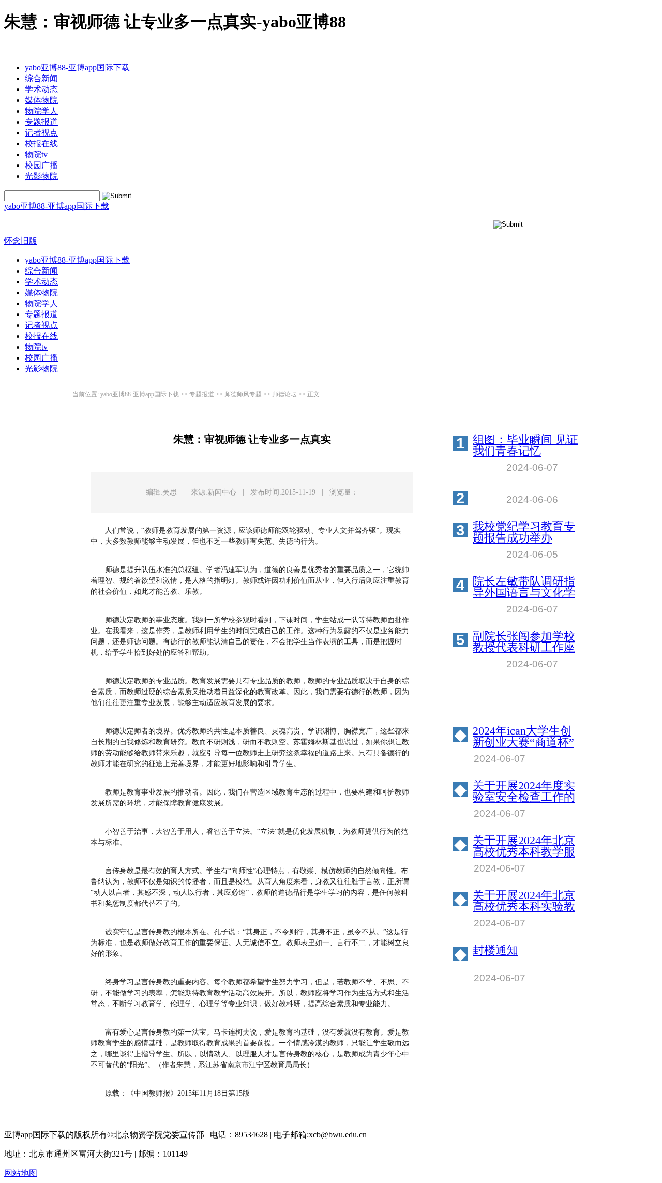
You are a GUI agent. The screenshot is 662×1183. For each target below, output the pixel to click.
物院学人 (41, 111)
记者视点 (41, 132)
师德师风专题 (243, 394)
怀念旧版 (20, 240)
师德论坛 (284, 394)
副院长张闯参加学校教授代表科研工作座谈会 (524, 642)
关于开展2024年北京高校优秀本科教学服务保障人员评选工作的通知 (524, 846)
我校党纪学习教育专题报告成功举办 (524, 532)
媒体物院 (41, 100)
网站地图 (20, 1173)
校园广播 (41, 165)
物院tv (36, 154)
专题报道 (41, 121)
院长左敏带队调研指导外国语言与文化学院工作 (524, 587)
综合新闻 (41, 78)
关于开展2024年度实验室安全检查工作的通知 (524, 791)
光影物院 (41, 176)
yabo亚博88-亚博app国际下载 (77, 67)
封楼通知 (495, 950)
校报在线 (41, 143)
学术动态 (41, 89)
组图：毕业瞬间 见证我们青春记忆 (525, 445)
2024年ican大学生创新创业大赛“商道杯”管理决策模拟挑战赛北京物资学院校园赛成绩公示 (524, 736)
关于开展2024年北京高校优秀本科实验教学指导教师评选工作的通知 (524, 901)
